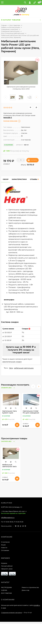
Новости (4, 547)
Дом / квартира (14, 25)
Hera (11, 368)
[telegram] (23, 526)
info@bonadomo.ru (7, 517)
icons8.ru (37, 605)
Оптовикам (5, 550)
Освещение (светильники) (10, 31)
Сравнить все (6, 388)
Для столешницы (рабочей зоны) (12, 33)
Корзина (4, 563)
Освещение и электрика (9, 29)
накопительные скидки (12, 362)
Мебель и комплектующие (10, 27)
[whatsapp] (20, 526)
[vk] (15, 526)
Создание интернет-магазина (11, 612)
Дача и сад (25, 590)
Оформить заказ (6, 569)
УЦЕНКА (4, 590)
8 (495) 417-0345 (6, 503)
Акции (3, 545)
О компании (5, 542)
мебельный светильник (24, 368)
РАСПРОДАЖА (6, 587)
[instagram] (18, 526)
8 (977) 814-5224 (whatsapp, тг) (11, 507)
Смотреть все (6, 441)
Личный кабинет (7, 566)
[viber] (25, 526)
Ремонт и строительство (30, 587)
